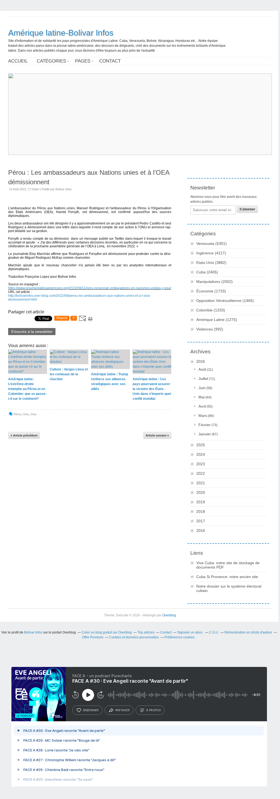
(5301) (211, 243)
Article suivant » (157, 435)
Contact (110, 61)
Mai (201, 397)
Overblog (169, 615)
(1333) (210, 310)
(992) (209, 329)
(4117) (211, 253)
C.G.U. (214, 632)
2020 (200, 492)
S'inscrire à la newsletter (32, 331)
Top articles (146, 632)
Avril (202, 406)
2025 (200, 445)
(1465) (225, 300)
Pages (82, 61)
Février (204, 425)
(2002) (214, 281)
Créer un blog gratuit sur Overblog (107, 632)
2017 (200, 521)
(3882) (211, 262)
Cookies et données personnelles (134, 637)
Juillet (203, 378)
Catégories (51, 61)
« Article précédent (24, 435)
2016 (200, 530)
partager (122, 710)
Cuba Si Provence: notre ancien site (227, 577)
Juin (202, 388)
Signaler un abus (190, 632)
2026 (200, 361)
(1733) (211, 291)
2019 (200, 502)
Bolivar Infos (33, 632)
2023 (200, 464)
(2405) (207, 272)
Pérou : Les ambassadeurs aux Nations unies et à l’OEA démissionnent (88, 177)
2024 (200, 454)
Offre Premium (92, 637)
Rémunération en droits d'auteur (248, 632)
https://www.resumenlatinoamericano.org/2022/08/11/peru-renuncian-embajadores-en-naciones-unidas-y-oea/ (89, 288)
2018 (200, 511)
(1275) (216, 319)
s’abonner (91, 710)
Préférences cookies (179, 637)
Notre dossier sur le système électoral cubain (228, 588)
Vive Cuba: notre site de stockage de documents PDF (228, 565)
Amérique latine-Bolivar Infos (60, 32)
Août (202, 369)
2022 (200, 473)
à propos (153, 710)
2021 (200, 483)
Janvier (204, 434)
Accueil (18, 61)
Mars (202, 415)
